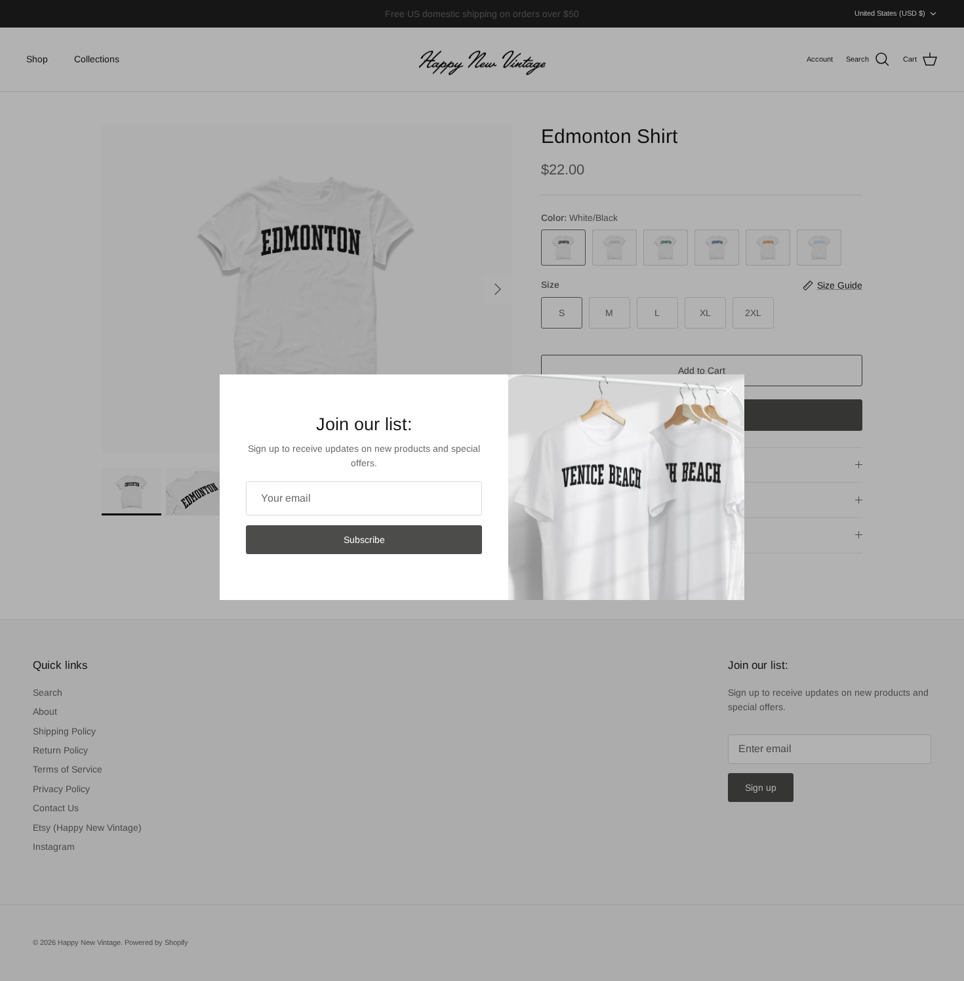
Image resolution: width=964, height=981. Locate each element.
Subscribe (364, 539)
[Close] (727, 390)
